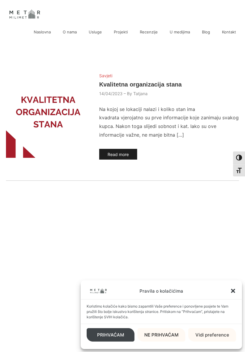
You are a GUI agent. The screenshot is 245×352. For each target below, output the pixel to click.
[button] (233, 291)
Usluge (95, 32)
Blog (206, 32)
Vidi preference (212, 335)
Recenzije (149, 32)
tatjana (140, 93)
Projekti (121, 32)
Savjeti (105, 75)
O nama (70, 32)
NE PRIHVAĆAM (161, 335)
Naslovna (42, 32)
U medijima (180, 32)
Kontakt (229, 32)
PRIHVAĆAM (110, 335)
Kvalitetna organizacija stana (140, 84)
